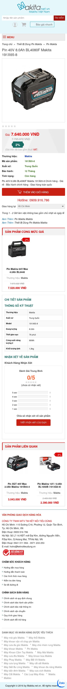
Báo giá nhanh (44, 24)
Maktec (7, 678)
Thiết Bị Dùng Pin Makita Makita (30, 222)
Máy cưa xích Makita (40, 670)
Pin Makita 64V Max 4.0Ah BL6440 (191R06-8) (17, 271)
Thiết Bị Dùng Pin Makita (29, 44)
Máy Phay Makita (13, 659)
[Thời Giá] (33, 7)
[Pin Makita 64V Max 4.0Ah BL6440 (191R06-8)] (17, 248)
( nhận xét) (31, 385)
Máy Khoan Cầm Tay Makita (18, 652)
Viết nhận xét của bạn (33, 422)
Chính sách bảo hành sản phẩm (18, 602)
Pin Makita (51, 44)
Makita (28, 156)
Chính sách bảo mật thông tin (17, 606)
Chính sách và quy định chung (18, 598)
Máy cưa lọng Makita (14, 663)
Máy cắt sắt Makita (39, 663)
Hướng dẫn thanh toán (14, 571)
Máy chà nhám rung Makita (46, 645)
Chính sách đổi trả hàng (15, 619)
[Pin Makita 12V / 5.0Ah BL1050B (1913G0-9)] (50, 463)
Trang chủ (7, 44)
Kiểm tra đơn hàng (12, 580)
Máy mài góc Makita (14, 637)
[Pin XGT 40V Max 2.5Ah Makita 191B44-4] (17, 463)
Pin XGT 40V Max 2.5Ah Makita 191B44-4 (17, 485)
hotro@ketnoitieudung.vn (23, 546)
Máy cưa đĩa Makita (14, 656)
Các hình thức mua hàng (15, 576)
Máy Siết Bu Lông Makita (17, 667)
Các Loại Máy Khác (34, 674)
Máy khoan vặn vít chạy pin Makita (22, 641)
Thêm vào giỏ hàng (36, 192)
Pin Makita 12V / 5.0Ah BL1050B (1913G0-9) (49, 485)
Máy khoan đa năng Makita (48, 667)
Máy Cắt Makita (12, 674)
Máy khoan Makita (13, 648)
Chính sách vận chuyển (14, 611)
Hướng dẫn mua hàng (14, 567)
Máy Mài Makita (45, 652)
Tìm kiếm (59, 18)
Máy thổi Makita (37, 637)
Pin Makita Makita (23, 219)
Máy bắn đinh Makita (14, 670)
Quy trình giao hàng (13, 615)
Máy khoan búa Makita (40, 656)
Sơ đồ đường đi (11, 584)
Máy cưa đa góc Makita (16, 645)
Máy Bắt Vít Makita (35, 659)
